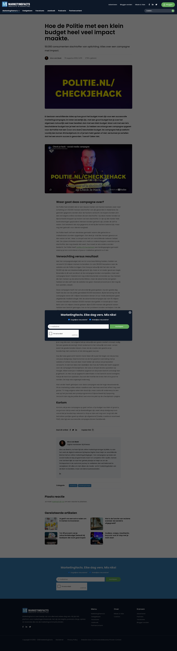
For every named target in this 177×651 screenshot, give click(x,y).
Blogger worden (126, 4)
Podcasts (62, 11)
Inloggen (169, 4)
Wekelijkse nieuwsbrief (100, 320)
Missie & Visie (140, 4)
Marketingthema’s (10, 11)
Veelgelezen (27, 11)
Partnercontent (75, 11)
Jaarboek (51, 11)
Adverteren (112, 4)
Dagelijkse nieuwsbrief (79, 320)
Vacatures (39, 11)
